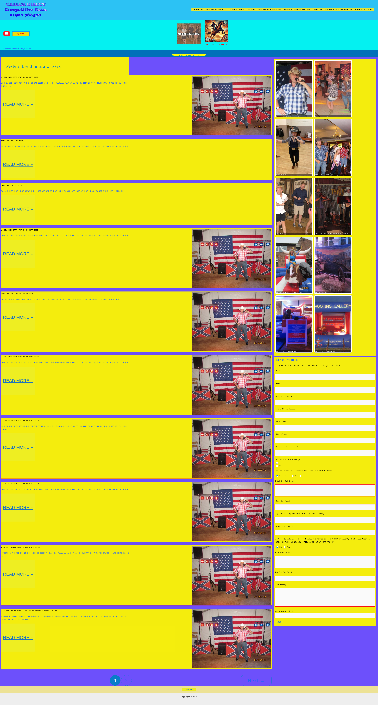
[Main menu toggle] (6, 33)
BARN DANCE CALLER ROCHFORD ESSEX (17, 293)
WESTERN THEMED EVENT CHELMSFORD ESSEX (20, 547)
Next (256, 680)
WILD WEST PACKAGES (216, 44)
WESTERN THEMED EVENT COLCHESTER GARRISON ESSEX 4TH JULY (29, 610)
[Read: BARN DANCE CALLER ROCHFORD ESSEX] (231, 321)
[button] (21, 33)
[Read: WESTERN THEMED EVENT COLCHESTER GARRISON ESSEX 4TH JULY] (231, 638)
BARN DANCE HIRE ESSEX (11, 185)
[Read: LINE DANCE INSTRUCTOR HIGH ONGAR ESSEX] (231, 105)
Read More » (18, 110)
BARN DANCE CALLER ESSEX (13, 140)
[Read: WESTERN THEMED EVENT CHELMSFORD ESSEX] (231, 575)
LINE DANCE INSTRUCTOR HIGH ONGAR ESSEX (20, 77)
